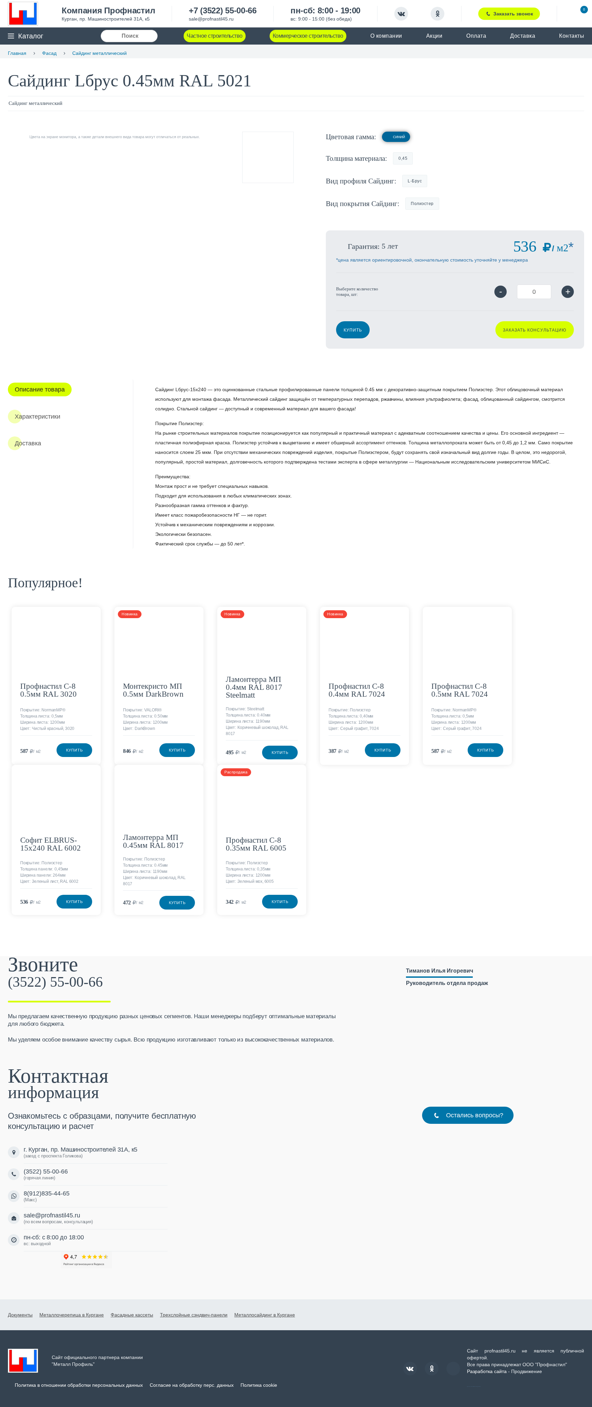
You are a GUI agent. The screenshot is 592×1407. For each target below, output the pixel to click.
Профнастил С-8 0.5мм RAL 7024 (459, 690)
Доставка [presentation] (28, 443)
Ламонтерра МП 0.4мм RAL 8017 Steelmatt (254, 687)
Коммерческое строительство (308, 36)
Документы (20, 1315)
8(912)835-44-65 (47, 1193)
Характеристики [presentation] (37, 416)
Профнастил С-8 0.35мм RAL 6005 (256, 844)
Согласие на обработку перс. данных (192, 1385)
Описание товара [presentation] (40, 389)
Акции (434, 36)
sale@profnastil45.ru (211, 18)
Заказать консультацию (534, 330)
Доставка (522, 36)
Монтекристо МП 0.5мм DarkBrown (153, 690)
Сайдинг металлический (99, 53)
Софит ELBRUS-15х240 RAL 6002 (50, 844)
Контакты (571, 36)
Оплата (476, 36)
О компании (386, 36)
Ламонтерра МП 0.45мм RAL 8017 (153, 841)
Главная (17, 53)
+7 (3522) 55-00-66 (223, 11)
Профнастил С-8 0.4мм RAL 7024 (357, 690)
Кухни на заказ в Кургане (474, 1386)
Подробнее (92, 616)
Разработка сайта (487, 1371)
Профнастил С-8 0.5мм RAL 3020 (48, 690)
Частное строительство (215, 36)
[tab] (40, 389)
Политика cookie (259, 1385)
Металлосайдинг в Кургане (264, 1315)
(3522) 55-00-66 (55, 982)
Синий (399, 137)
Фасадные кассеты (132, 1315)
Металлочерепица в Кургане (71, 1315)
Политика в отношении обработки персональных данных (79, 1385)
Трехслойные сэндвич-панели (193, 1315)
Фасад (49, 53)
